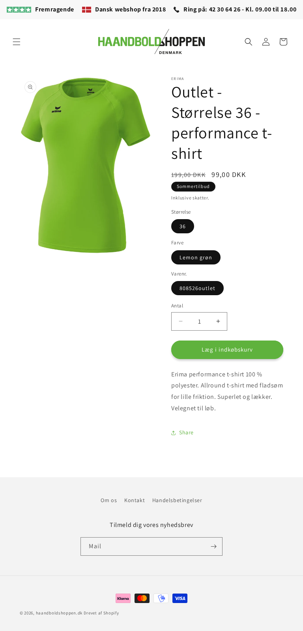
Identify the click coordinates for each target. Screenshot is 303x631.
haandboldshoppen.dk (59, 613)
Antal (177, 305)
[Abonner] (213, 546)
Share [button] (186, 432)
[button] (16, 41)
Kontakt (134, 500)
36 (183, 226)
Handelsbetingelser (177, 500)
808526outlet (197, 288)
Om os (109, 500)
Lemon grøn (196, 257)
